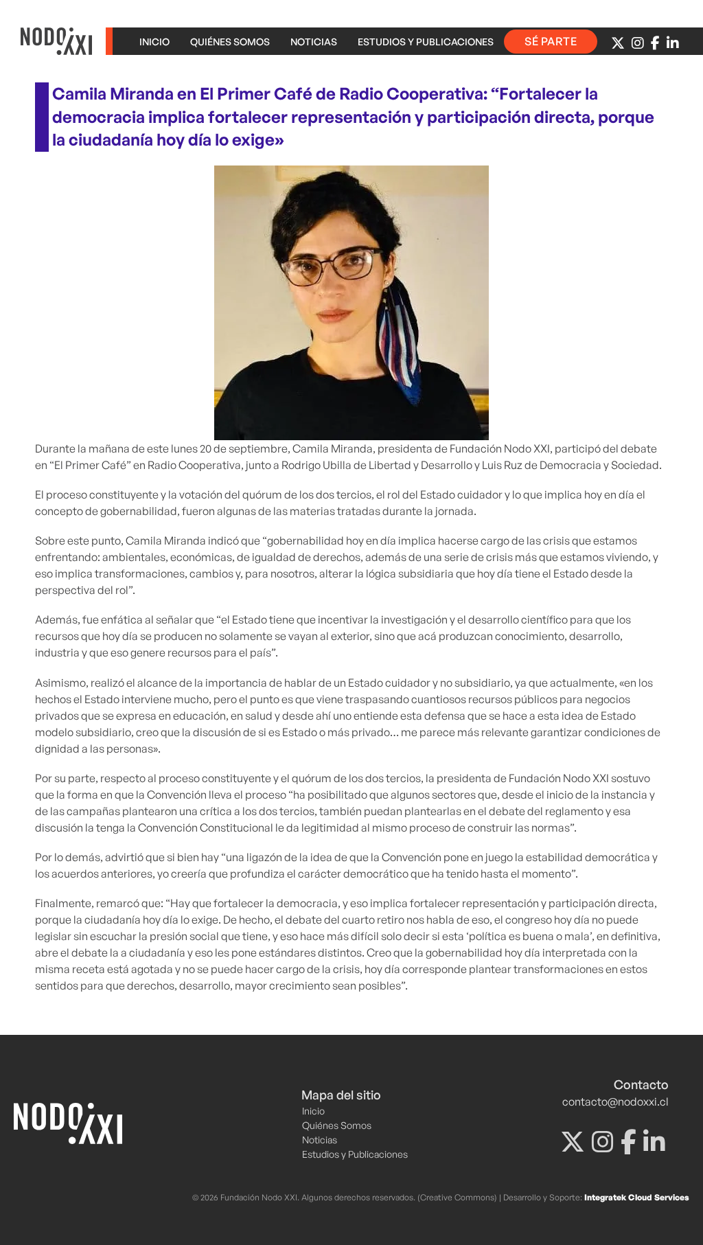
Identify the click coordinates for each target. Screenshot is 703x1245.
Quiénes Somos (230, 41)
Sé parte (551, 41)
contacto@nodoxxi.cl (615, 1101)
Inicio (154, 41)
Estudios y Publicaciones (426, 41)
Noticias (313, 41)
